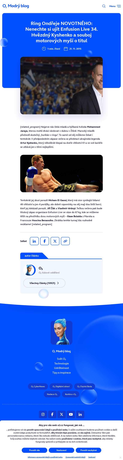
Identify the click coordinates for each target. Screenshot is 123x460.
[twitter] (55, 241)
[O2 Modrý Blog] (16, 6)
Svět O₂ (61, 359)
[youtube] (70, 414)
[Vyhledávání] (104, 6)
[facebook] (44, 241)
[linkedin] (34, 241)
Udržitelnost (61, 368)
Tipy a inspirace (61, 372)
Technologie (61, 363)
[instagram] (43, 414)
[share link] (65, 241)
